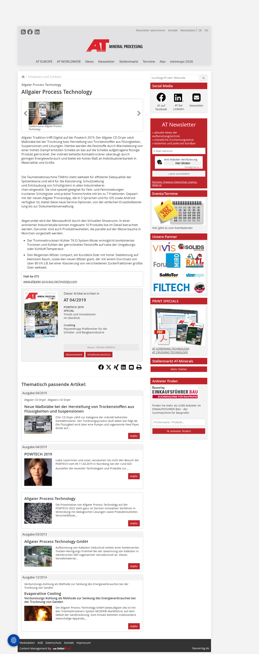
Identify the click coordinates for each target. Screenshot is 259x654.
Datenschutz (53, 643)
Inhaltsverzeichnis (99, 354)
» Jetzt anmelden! (179, 174)
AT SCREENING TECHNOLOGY (170, 348)
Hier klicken (182, 163)
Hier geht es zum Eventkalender (172, 228)
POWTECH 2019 (38, 454)
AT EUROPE (44, 61)
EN (206, 30)
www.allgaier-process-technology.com (50, 281)
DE (200, 30)
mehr (134, 436)
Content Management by (36, 648)
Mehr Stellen (179, 369)
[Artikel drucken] (139, 367)
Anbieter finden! (180, 431)
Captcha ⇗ (193, 167)
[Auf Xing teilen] (116, 369)
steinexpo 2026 (181, 61)
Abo (163, 61)
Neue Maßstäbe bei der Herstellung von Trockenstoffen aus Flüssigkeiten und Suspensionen (79, 409)
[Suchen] (203, 78)
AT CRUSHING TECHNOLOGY (170, 352)
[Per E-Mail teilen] (131, 367)
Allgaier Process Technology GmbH (56, 541)
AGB (40, 643)
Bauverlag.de (200, 648)
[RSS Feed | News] (23, 32)
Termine (149, 61)
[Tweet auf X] (108, 369)
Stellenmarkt (128, 61)
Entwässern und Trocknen (44, 76)
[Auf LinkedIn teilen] (124, 369)
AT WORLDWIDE (69, 61)
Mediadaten (188, 30)
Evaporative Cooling (42, 593)
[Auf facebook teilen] (101, 369)
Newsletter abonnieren (150, 30)
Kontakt (173, 30)
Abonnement (74, 354)
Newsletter (106, 61)
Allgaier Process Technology (49, 498)
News (89, 61)
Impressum (83, 643)
